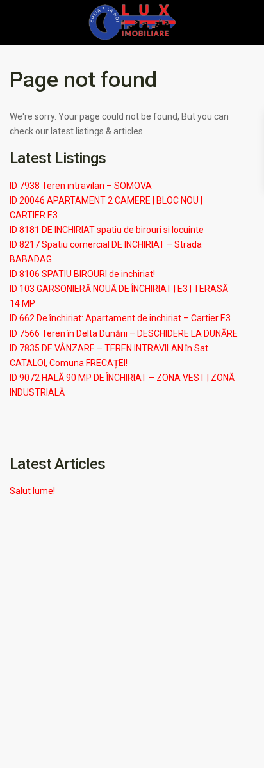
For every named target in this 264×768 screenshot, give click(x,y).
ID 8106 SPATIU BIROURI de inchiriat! (82, 274)
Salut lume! (32, 491)
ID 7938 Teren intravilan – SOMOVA (81, 185)
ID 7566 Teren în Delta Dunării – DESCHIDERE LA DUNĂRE (124, 333)
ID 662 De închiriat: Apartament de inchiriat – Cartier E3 (120, 318)
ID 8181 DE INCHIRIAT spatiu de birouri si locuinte (107, 230)
